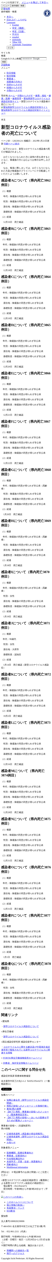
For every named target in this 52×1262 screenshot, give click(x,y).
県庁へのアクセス (15, 1253)
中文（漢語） (19, 28)
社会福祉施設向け (15, 1158)
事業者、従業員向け (17, 1156)
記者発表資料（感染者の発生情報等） (25, 1134)
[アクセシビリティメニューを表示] (47, 13)
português (16, 39)
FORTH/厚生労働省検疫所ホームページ (22, 1058)
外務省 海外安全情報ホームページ (21, 1063)
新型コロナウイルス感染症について (21, 1026)
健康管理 (16, 98)
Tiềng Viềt (16, 42)
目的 (14, 84)
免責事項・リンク (15, 1208)
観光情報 (11, 76)
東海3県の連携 (14, 1109)
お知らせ (11, 1142)
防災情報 (11, 73)
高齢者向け (12, 1164)
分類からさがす (25, 95)
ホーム (11, 95)
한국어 (15, 34)
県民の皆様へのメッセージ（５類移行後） (28, 1106)
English (15, 25)
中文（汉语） (19, 31)
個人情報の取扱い (15, 1205)
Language (11, 22)
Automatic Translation (22, 44)
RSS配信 (11, 1211)
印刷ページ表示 (11, 144)
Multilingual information (17, 1167)
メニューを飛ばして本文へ (35, 2)
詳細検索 (5, 65)
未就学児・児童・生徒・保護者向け (24, 1161)
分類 (14, 90)
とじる (10, 47)
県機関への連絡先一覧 (18, 1250)
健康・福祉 (40, 95)
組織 (14, 87)
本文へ (10, 17)
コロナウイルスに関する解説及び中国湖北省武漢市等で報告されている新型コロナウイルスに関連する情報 (25, 1050)
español (15, 37)
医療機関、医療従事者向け (20, 1153)
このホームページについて (20, 1202)
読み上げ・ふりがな (17, 19)
